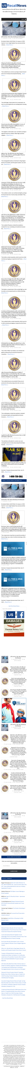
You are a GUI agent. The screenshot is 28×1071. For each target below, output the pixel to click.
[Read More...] (9, 44)
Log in (16, 1067)
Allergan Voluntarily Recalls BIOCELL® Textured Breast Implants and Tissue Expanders (12, 903)
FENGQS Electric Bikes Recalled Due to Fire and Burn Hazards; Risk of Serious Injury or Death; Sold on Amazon (13, 344)
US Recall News (14, 5)
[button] (23, 19)
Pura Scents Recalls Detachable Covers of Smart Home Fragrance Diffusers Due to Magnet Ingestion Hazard (13, 126)
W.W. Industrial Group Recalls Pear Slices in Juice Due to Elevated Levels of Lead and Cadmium (13, 464)
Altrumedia (16, 1066)
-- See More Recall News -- (14, 606)
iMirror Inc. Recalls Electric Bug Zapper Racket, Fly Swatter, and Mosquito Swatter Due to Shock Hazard (13, 155)
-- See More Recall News (7, 998)
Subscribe (14, 871)
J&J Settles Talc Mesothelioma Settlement (13, 37)
